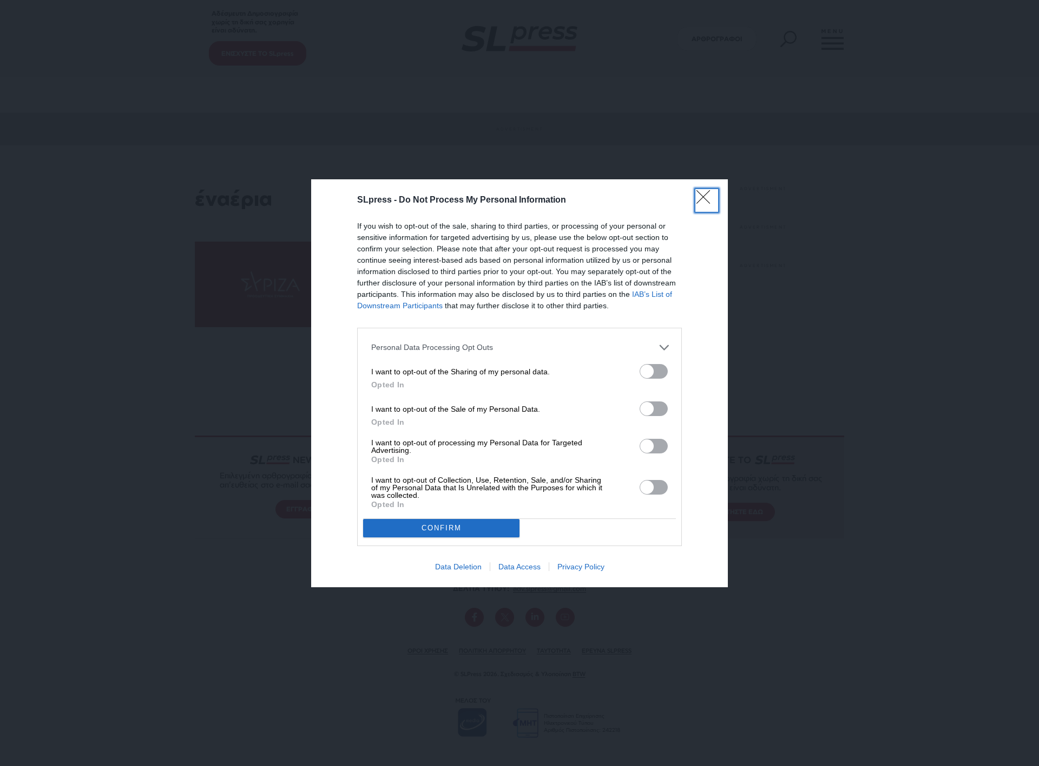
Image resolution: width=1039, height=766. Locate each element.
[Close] (706, 200)
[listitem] (519, 347)
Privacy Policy (580, 566)
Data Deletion (458, 566)
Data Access (519, 566)
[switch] (654, 371)
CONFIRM (442, 528)
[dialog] (519, 383)
